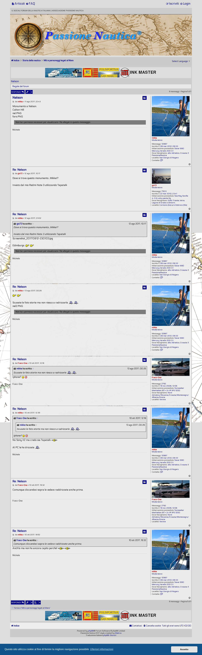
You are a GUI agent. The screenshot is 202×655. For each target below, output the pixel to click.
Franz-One (156, 377)
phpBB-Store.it (109, 635)
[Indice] (32, 25)
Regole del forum (20, 86)
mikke (154, 138)
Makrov (118, 633)
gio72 (154, 185)
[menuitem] (18, 3)
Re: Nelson (19, 169)
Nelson (15, 81)
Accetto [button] (184, 649)
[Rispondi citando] (145, 98)
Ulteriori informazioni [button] (101, 649)
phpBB (91, 631)
